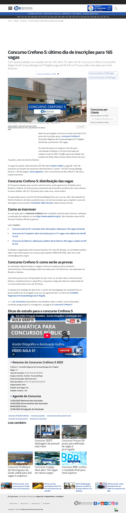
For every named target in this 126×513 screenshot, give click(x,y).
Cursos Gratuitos (90, 14)
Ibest (24, 385)
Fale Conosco (24, 503)
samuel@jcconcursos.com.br (27, 126)
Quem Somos (13, 503)
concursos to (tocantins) (38, 419)
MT (56, 17)
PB (70, 17)
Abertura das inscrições (26, 400)
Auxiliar (27, 376)
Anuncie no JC (36, 503)
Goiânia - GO (22, 391)
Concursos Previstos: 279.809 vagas (102, 78)
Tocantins (35, 203)
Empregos (66, 14)
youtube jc (76, 14)
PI (79, 17)
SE (104, 17)
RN (85, 17)
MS (59, 17)
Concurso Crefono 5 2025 (46, 74)
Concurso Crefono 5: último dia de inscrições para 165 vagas (46, 21)
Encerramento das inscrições (29, 403)
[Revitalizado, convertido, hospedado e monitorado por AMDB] (116, 510)
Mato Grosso (47, 203)
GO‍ (49, 17)
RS (88, 17)
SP (101, 17)
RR (95, 17)
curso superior (36, 171)
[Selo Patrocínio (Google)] (100, 8)
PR (73, 17)
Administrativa (31, 379)
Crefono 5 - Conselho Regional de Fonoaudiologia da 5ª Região (34, 367)
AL (26, 17)
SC (98, 17)
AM (32, 17)
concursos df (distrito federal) (18, 416)
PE (76, 17)
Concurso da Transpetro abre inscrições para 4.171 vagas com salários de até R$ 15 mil (49, 235)
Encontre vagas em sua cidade (99, 115)
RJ (82, 17)
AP (29, 17)
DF (42, 17)
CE (39, 17)
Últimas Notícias (35, 14)
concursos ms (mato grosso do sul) (59, 416)
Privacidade (46, 503)
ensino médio (57, 165)
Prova (18, 406)
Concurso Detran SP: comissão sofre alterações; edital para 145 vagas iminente (48, 229)
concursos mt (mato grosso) (18, 419)
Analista (19, 376)
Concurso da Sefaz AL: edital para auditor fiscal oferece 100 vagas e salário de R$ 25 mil (49, 242)
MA (52, 17)
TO (108, 17)
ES (45, 17)
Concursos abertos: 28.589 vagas (101, 73)
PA (67, 17)
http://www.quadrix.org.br (48, 216)
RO (92, 17)
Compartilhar (80, 127)
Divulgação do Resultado (27, 409)
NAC (18, 17)
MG (63, 17)
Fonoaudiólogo (37, 376)
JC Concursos (19, 301)
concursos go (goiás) (38, 416)
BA (36, 17)
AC (23, 17)
